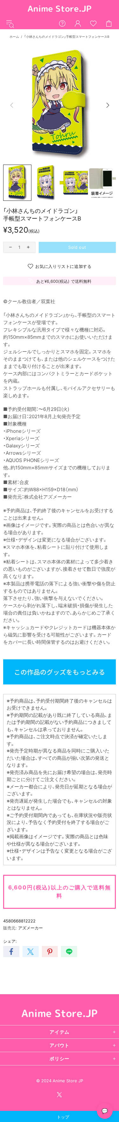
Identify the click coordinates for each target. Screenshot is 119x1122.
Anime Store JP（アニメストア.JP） (59, 9)
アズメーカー (30, 927)
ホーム (14, 36)
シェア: (10, 941)
